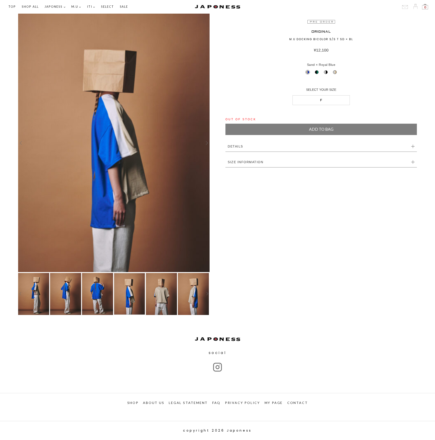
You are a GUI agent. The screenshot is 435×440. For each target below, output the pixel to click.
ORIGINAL (321, 31)
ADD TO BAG (321, 129)
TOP (12, 6)
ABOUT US (153, 403)
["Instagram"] (217, 367)
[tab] (321, 146)
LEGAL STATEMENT (188, 403)
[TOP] (114, 143)
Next (206, 142)
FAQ (216, 403)
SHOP (133, 403)
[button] (64, 7)
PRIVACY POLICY (242, 403)
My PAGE (274, 403)
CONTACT (297, 403)
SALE (124, 6)
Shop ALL (30, 6)
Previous (21, 142)
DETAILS (235, 146)
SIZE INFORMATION (245, 162)
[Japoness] (217, 7)
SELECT (107, 6)
